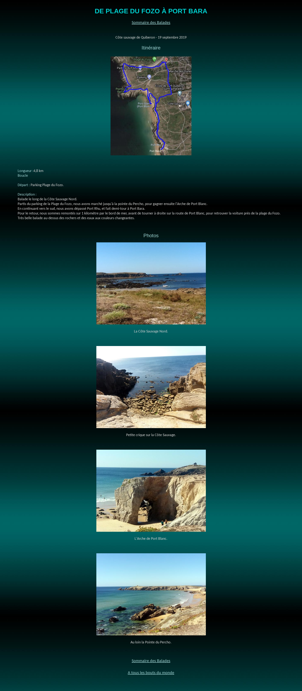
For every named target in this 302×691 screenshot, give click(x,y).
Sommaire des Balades (151, 23)
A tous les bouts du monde (151, 673)
